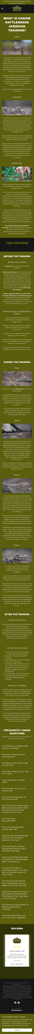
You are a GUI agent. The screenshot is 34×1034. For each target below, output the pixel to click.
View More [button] (17, 960)
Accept (17, 1030)
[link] (17, 8)
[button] (3, 8)
